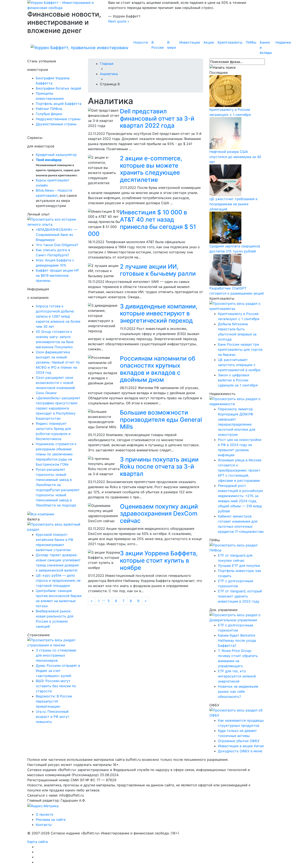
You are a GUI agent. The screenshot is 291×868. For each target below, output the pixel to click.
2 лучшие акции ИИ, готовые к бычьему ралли (158, 270)
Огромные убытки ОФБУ (238, 741)
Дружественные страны (56, 124)
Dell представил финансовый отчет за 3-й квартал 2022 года (157, 118)
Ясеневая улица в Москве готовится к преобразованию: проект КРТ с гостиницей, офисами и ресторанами (239, 470)
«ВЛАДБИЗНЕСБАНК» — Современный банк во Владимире (56, 234)
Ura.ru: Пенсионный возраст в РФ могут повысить (52, 716)
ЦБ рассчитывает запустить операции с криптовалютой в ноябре (239, 365)
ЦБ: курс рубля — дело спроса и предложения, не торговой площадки (58, 580)
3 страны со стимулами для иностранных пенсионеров (56, 655)
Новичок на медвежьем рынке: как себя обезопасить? (238, 691)
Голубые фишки (49, 114)
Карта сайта (37, 841)
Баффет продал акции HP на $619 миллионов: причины (57, 275)
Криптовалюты (230, 42)
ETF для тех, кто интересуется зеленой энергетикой (237, 676)
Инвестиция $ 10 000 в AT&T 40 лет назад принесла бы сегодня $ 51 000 (142, 223)
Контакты (44, 824)
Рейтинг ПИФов (49, 109)
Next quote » (118, 21)
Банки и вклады (266, 47)
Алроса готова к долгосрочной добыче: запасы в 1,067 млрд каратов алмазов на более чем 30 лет (58, 316)
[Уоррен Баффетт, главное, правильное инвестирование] (64, 5)
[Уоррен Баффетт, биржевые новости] (79, 47)
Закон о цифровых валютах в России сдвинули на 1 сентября (238, 380)
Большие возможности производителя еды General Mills (161, 419)
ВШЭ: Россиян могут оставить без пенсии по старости (56, 686)
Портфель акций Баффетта (58, 103)
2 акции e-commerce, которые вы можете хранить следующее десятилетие (151, 169)
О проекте (44, 814)
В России (157, 45)
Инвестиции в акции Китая (241, 746)
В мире (171, 45)
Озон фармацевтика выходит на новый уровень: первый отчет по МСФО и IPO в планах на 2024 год (58, 362)
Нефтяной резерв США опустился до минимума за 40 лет (235, 157)
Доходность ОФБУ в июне (240, 751)
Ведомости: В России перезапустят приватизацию (54, 701)
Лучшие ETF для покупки (239, 565)
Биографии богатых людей (58, 88)
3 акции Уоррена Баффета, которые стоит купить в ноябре (159, 560)
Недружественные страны (58, 119)
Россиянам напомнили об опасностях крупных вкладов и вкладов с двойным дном (157, 369)
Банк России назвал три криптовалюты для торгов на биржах (240, 349)
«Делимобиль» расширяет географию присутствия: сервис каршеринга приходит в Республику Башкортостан (58, 408)
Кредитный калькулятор (56, 155)
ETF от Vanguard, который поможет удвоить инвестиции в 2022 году (240, 596)
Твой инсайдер (49, 160)
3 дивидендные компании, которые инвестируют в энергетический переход (158, 313)
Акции (208, 42)
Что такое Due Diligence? (57, 245)
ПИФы (251, 42)
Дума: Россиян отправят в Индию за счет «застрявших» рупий (58, 670)
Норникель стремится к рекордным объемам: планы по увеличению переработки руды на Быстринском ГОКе (56, 454)
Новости (140, 42)
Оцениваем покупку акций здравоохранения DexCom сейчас (159, 513)
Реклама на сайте (51, 819)
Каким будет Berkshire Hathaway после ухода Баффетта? (237, 640)
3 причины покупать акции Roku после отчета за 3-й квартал (159, 466)
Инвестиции (189, 42)
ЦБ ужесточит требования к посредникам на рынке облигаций (233, 204)
